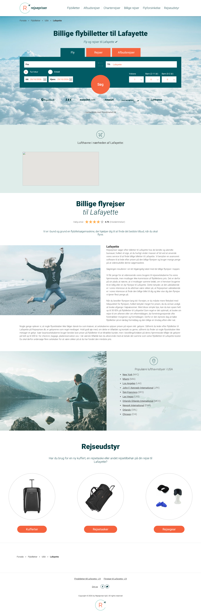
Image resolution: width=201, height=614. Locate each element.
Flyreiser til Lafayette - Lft (115, 579)
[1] (87, 222)
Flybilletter (73, 8)
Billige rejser (131, 8)
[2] (90, 222)
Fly (72, 52)
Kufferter (32, 529)
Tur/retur (34, 72)
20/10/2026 (35, 79)
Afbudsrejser (92, 8)
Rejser (98, 52)
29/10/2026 (63, 79)
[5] (102, 222)
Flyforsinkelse (151, 8)
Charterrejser (112, 8)
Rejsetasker (100, 529)
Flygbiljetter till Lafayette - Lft (87, 579)
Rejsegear (169, 529)
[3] (94, 222)
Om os (95, 587)
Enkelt (57, 72)
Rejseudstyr (171, 8)
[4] (98, 222)
